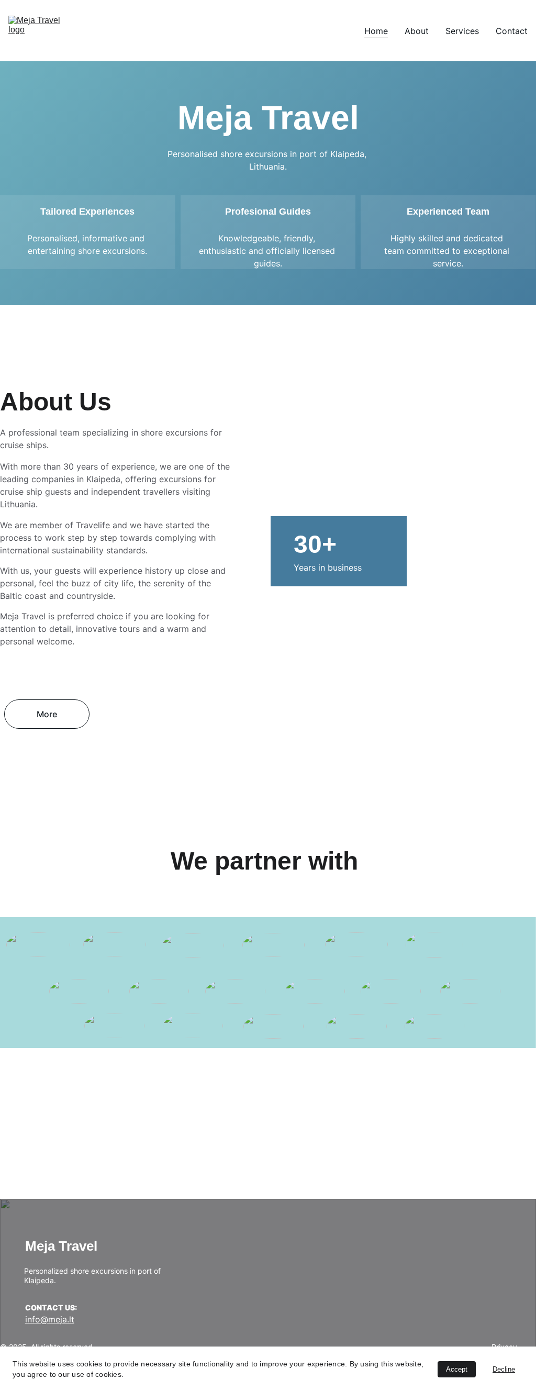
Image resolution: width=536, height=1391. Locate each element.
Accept (456, 1369)
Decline (504, 1369)
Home (376, 31)
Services (462, 31)
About (417, 31)
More (47, 714)
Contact (512, 31)
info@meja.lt (49, 1319)
